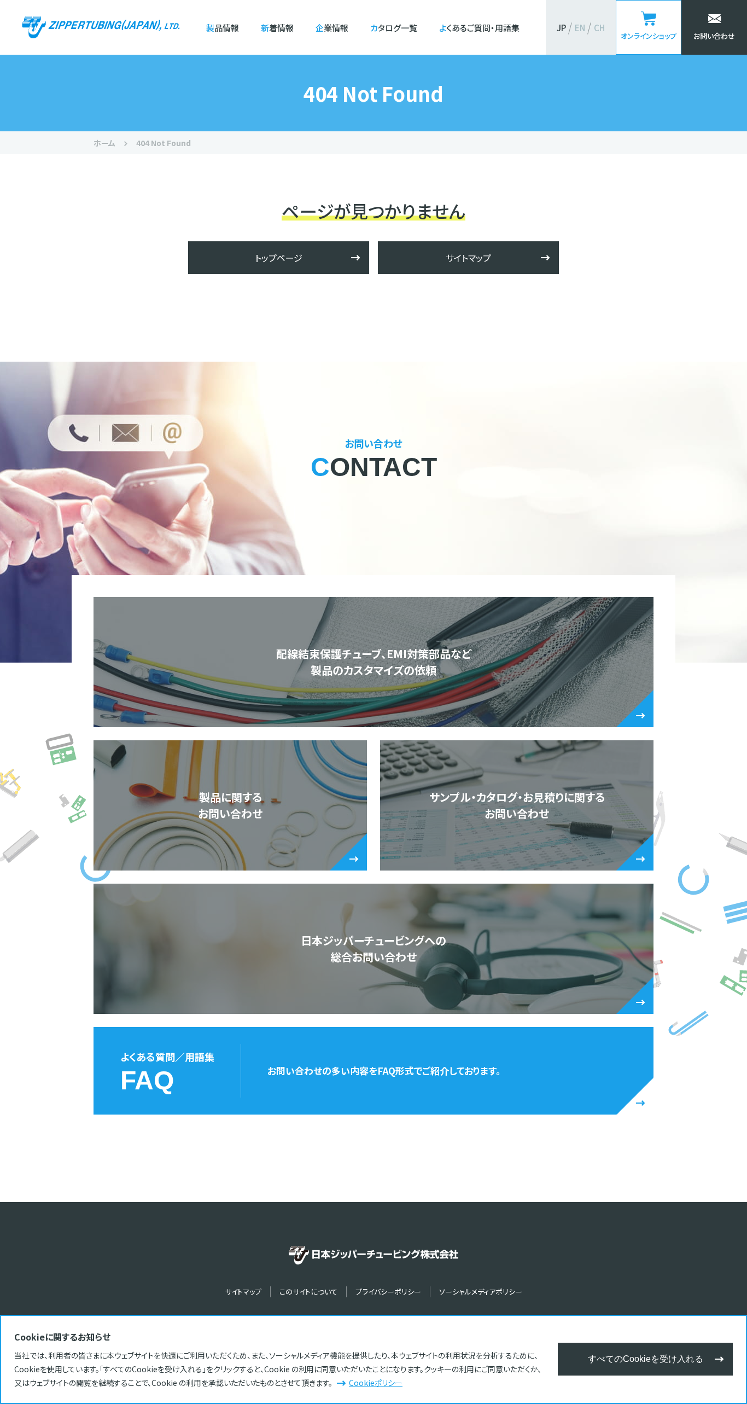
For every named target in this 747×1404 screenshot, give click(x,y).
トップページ (278, 257)
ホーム (104, 142)
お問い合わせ (714, 36)
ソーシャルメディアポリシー (480, 1291)
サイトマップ (468, 257)
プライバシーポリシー (388, 1291)
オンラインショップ (648, 36)
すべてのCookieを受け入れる (645, 1359)
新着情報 (277, 27)
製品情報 (222, 27)
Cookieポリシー (375, 1382)
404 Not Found (163, 142)
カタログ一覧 (393, 27)
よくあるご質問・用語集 (479, 27)
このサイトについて (308, 1291)
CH (599, 27)
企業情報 (332, 27)
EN (580, 27)
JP (561, 27)
